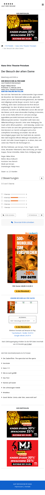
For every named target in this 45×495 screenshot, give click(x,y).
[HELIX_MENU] (43, 4)
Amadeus (6, 392)
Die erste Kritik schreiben (24, 222)
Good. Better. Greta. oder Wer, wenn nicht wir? (20, 397)
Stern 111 (6, 368)
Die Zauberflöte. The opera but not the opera (19, 358)
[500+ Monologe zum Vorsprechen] (22, 258)
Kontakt (27, 486)
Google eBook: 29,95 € (22, 335)
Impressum (19, 486)
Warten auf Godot (9, 383)
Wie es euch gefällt (10, 373)
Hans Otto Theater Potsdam (25, 46)
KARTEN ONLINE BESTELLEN (12, 91)
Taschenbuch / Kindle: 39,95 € (22, 333)
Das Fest (6, 378)
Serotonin (6, 363)
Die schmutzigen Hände (11, 387)
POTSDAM (9, 46)
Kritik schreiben (9, 215)
